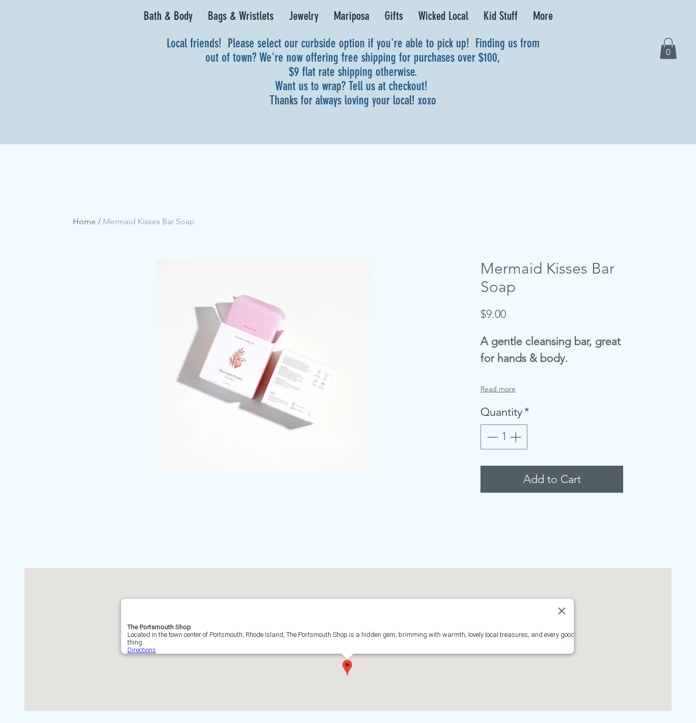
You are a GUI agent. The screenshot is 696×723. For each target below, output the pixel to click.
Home (84, 221)
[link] (668, 48)
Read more (498, 388)
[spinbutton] (504, 437)
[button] (168, 16)
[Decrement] (491, 437)
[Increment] (516, 437)
